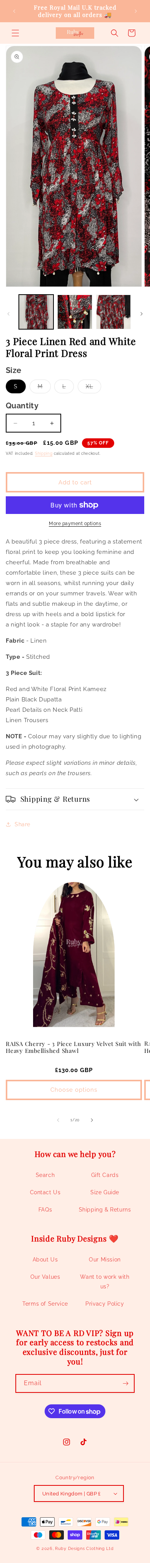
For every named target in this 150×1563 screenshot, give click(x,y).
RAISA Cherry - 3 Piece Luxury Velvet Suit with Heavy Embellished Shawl (73, 1047)
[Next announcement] (135, 11)
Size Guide (104, 1192)
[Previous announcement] (14, 11)
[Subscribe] (125, 1383)
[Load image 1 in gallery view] (36, 312)
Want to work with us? (104, 1282)
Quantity (22, 405)
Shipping (44, 453)
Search (45, 1175)
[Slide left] (8, 313)
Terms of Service (45, 1304)
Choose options (73, 1089)
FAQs (45, 1210)
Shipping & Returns (105, 1210)
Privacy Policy (104, 1304)
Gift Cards (105, 1175)
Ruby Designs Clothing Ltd (84, 1548)
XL (93, 388)
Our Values (45, 1277)
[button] (15, 33)
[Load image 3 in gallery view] (113, 312)
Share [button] (22, 824)
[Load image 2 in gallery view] (74, 312)
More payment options (75, 523)
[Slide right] (141, 313)
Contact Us (45, 1192)
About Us (45, 1259)
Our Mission (105, 1259)
